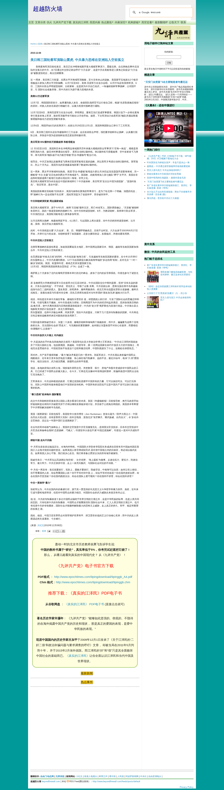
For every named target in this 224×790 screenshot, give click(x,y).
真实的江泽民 (81, 22)
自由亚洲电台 (154, 776)
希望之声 (103, 776)
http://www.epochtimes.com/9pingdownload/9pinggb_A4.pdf (93, 577)
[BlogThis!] (57, 531)
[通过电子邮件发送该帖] (48, 531)
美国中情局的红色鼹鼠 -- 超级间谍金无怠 (166, 177)
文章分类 (40, 22)
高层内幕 (95, 22)
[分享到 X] (60, 531)
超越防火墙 (47, 8)
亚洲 (40, 44)
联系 (183, 22)
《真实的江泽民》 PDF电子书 (84, 604)
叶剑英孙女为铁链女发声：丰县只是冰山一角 (168, 162)
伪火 (49, 22)
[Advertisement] (55, 721)
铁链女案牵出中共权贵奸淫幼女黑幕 (164, 174)
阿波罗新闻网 (132, 776)
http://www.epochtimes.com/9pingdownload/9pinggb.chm (93, 582)
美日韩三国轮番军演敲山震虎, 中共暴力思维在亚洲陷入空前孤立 (77, 60)
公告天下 (174, 22)
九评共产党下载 (62, 22)
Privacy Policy (186, 787)
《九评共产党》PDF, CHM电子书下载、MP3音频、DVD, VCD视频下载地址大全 (169, 157)
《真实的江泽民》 (77, 655)
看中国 (112, 776)
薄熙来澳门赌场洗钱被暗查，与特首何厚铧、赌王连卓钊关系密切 (176, 273)
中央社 (143, 776)
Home (33, 44)
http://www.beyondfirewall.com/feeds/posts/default (116, 781)
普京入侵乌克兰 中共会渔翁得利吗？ (164, 170)
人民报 (120, 776)
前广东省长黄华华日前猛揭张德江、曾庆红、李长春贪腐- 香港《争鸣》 (169, 186)
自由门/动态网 (47, 776)
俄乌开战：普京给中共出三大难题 (163, 198)
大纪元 (40, 525)
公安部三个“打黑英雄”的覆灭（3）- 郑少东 (167, 293)
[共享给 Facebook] (63, 531)
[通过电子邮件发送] (54, 531)
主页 (31, 22)
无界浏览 (60, 776)
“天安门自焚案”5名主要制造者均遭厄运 (166, 82)
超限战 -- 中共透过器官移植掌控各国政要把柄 (168, 166)
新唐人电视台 (90, 776)
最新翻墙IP (161, 22)
